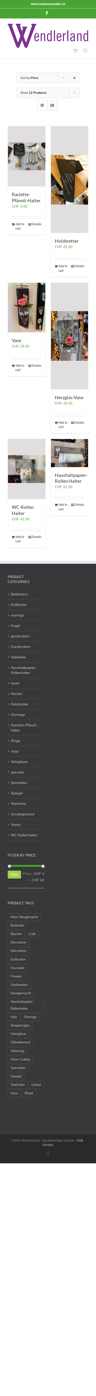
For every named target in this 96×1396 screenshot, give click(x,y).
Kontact (48, 1145)
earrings (17, 615)
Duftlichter (19, 605)
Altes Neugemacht (24, 917)
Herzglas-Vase (69, 397)
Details (36, 224)
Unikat (36, 1085)
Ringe (15, 741)
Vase (16, 340)
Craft (32, 934)
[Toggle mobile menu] (85, 50)
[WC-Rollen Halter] (26, 469)
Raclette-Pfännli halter (23, 727)
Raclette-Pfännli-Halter (26, 197)
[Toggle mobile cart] (75, 50)
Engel (15, 626)
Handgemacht (20, 993)
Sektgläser (19, 762)
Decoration (18, 942)
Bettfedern (19, 594)
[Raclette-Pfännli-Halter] (26, 156)
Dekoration (18, 951)
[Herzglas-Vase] (69, 336)
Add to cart (19, 226)
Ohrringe (18, 715)
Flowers (16, 976)
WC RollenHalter (24, 835)
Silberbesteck (20, 1042)
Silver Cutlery (20, 1059)
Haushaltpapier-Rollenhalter (24, 670)
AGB (80, 1140)
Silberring (17, 1051)
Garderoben (20, 647)
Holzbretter (67, 241)
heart (15, 683)
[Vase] (26, 307)
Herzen (17, 694)
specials (17, 772)
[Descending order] (74, 78)
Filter (14, 874)
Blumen (16, 934)
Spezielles (19, 783)
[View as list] (52, 105)
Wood (29, 1093)
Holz (13, 1017)
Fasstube (17, 968)
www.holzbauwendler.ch (48, 4)
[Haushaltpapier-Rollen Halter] (69, 453)
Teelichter (18, 804)
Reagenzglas (20, 1025)
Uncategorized (22, 814)
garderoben (20, 636)
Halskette (18, 657)
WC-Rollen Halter (23, 510)
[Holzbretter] (69, 179)
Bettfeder (17, 925)
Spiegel (17, 793)
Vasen (16, 825)
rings (15, 751)
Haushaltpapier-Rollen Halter (71, 478)
